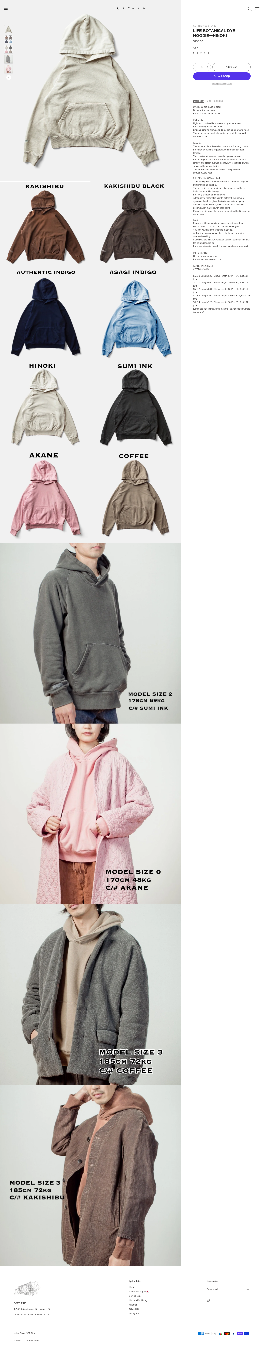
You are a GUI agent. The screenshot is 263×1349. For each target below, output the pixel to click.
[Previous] (9, 21)
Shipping (218, 101)
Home (132, 1287)
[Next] (9, 77)
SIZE (195, 48)
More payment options (222, 83)
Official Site (134, 1309)
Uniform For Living (138, 1300)
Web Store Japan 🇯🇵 (139, 1291)
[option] (8, 30)
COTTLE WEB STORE (204, 26)
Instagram (134, 1313)
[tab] (200, 101)
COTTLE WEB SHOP (30, 1341)
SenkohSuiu (135, 1296)
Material (133, 1305)
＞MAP (46, 1314)
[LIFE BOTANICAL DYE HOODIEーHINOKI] (8, 29)
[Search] (250, 9)
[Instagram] (208, 1300)
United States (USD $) (23, 1333)
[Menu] (6, 8)
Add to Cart (231, 67)
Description (198, 101)
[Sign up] (248, 1289)
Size (209, 101)
